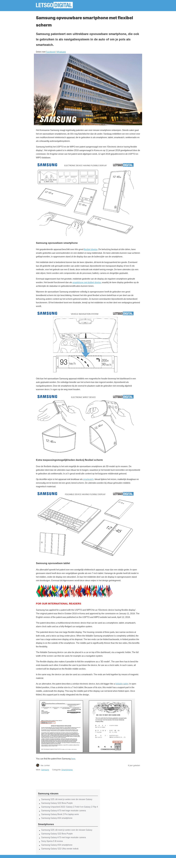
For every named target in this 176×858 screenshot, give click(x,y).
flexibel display (90, 249)
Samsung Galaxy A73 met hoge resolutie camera (63, 810)
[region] (68, 778)
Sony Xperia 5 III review (52, 841)
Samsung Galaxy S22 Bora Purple (57, 803)
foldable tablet (121, 684)
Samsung (45, 770)
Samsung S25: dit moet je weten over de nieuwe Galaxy (66, 799)
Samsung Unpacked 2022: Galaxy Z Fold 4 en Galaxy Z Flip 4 (69, 807)
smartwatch (88, 479)
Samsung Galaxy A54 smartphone (56, 818)
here (73, 759)
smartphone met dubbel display (87, 282)
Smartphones (67, 770)
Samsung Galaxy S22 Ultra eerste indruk (59, 849)
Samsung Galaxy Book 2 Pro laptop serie (60, 814)
